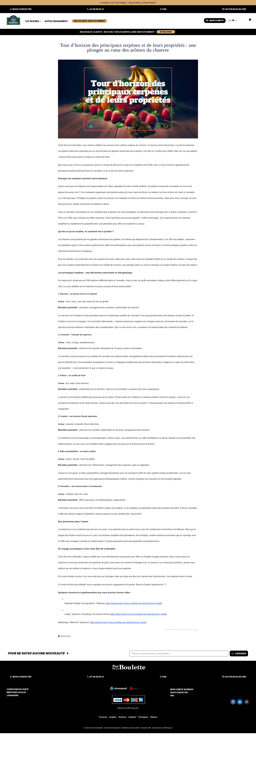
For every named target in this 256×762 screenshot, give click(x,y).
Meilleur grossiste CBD (130, 728)
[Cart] (248, 20)
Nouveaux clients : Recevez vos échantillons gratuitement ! (117, 32)
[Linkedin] (240, 702)
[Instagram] (246, 702)
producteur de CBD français (162, 728)
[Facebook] (233, 702)
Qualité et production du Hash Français (181, 629)
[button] (21, 9)
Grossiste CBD (145, 728)
